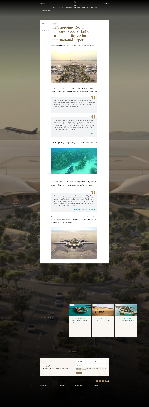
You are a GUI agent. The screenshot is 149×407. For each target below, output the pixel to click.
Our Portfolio (69, 7)
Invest (83, 7)
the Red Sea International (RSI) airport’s (59, 88)
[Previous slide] (41, 334)
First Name (79, 361)
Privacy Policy (84, 369)
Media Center (94, 7)
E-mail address (80, 365)
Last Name (95, 361)
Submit (78, 372)
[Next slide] (47, 334)
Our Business (62, 7)
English (42, 3)
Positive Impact (77, 7)
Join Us (88, 7)
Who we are (54, 7)
